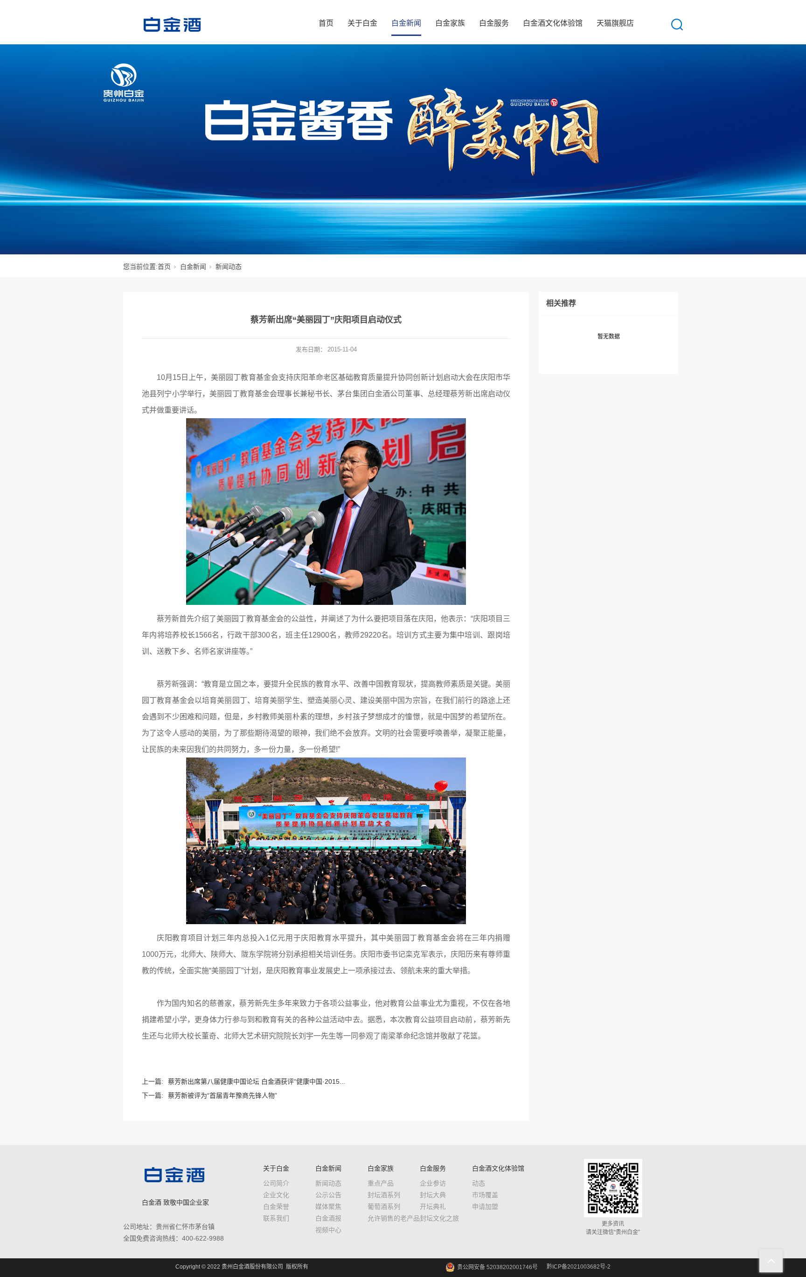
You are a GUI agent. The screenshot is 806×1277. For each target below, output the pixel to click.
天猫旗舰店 (615, 23)
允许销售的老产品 (394, 1218)
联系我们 (276, 1218)
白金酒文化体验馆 (553, 23)
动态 (478, 1183)
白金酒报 (328, 1218)
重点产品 (381, 1183)
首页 (326, 23)
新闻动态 (228, 266)
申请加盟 (485, 1206)
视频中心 (328, 1230)
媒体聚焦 (328, 1206)
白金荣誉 (276, 1206)
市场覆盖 (485, 1195)
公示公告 (328, 1195)
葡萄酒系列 (384, 1206)
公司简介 (276, 1183)
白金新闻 (406, 23)
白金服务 (494, 23)
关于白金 (362, 23)
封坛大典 (433, 1195)
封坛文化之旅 (439, 1218)
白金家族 (450, 23)
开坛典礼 (433, 1206)
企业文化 (276, 1195)
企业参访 (433, 1183)
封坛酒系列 (384, 1195)
